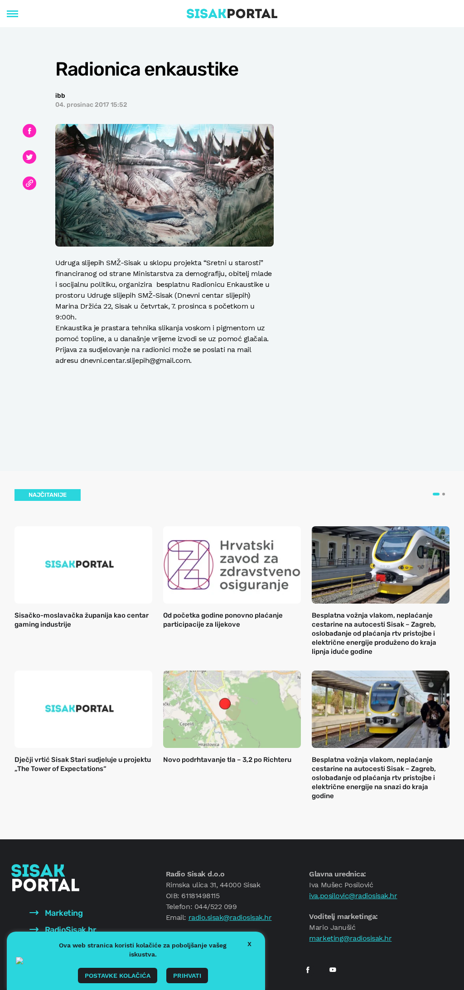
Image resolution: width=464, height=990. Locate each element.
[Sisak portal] (232, 13)
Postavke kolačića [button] (117, 975)
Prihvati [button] (187, 975)
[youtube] (332, 969)
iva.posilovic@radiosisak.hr (353, 895)
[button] (436, 494)
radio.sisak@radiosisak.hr (230, 917)
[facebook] (307, 969)
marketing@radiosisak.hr (350, 938)
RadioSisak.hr (69, 930)
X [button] (249, 943)
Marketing (62, 913)
